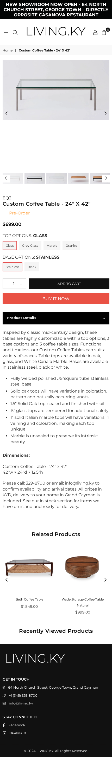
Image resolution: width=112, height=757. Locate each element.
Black (32, 267)
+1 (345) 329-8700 (23, 695)
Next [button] (105, 114)
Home (8, 50)
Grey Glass (30, 245)
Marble (52, 245)
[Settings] (95, 32)
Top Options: (25, 235)
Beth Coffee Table (29, 599)
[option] (56, 90)
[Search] (15, 32)
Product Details (21, 318)
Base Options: (31, 257)
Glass (10, 245)
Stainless (12, 267)
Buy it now (56, 298)
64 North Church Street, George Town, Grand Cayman (53, 687)
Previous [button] (6, 114)
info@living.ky (21, 703)
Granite (71, 245)
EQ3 (7, 197)
